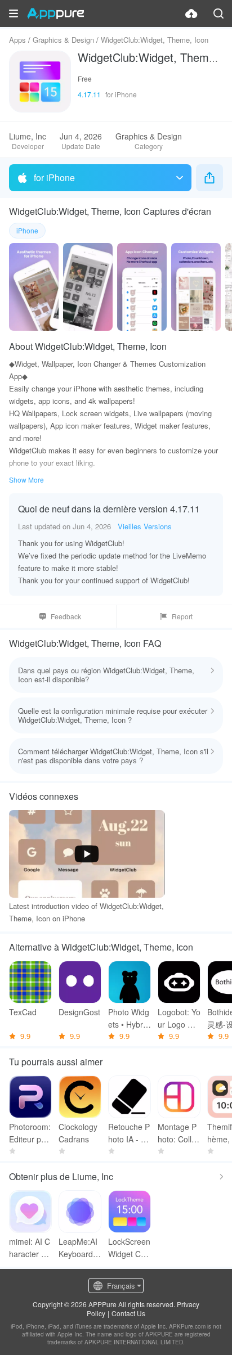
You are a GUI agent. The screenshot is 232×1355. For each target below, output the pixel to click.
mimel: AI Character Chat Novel (30, 1248)
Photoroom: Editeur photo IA (30, 1133)
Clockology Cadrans (78, 1133)
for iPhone (54, 177)
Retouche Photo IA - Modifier (129, 1133)
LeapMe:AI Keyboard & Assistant (79, 1248)
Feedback (66, 616)
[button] (13, 13)
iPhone (27, 230)
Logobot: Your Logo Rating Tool (179, 1018)
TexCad (23, 1012)
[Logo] (55, 13)
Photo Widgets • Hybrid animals (128, 1018)
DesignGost (79, 1012)
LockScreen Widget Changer (129, 1248)
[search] (218, 13)
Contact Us (128, 1313)
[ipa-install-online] (191, 13)
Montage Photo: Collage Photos (179, 1133)
